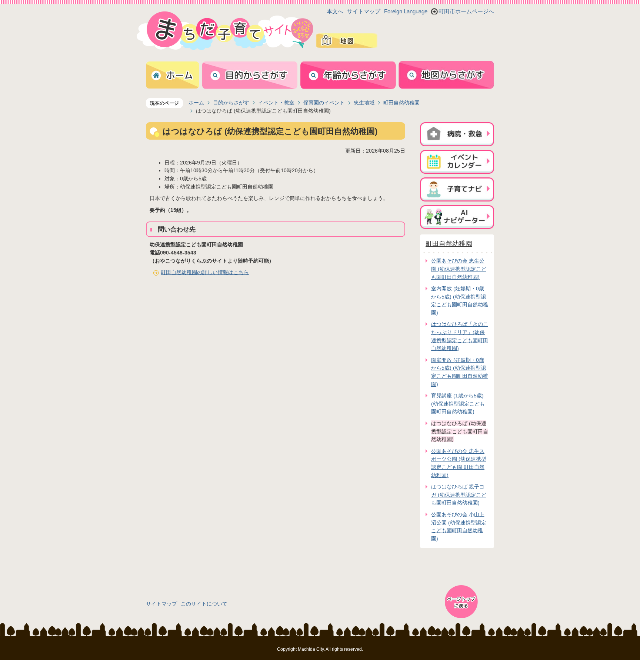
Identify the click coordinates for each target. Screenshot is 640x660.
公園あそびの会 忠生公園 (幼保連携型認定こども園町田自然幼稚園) (458, 269)
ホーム (196, 103)
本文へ (335, 11)
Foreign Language (405, 11)
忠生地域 (364, 103)
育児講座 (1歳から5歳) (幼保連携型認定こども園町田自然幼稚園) (458, 403)
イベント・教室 (276, 103)
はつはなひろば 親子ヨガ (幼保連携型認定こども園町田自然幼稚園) (458, 495)
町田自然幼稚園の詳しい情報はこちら (205, 272)
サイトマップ (363, 11)
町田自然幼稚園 (401, 103)
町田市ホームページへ (466, 11)
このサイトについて (204, 604)
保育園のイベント (324, 103)
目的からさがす (231, 103)
